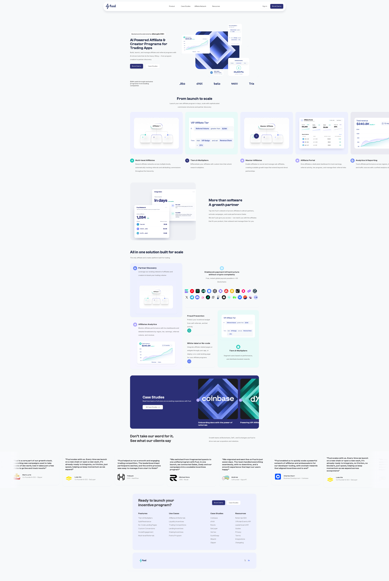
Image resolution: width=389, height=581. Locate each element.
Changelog (239, 543)
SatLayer (214, 529)
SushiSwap (214, 536)
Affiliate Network (200, 6)
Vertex (213, 532)
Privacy (238, 532)
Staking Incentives (176, 532)
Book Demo (276, 6)
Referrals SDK (241, 518)
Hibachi (213, 539)
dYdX (212, 522)
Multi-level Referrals (146, 536)
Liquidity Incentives (176, 522)
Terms (238, 536)
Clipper (213, 543)
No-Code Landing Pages (147, 525)
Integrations (240, 539)
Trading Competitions (177, 525)
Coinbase (214, 518)
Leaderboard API (242, 525)
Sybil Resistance (144, 522)
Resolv (213, 525)
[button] (172, 6)
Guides (238, 529)
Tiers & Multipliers (145, 518)
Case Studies (185, 6)
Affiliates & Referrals (177, 518)
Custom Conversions (146, 529)
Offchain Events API (243, 522)
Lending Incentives (176, 529)
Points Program (175, 536)
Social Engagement (145, 532)
